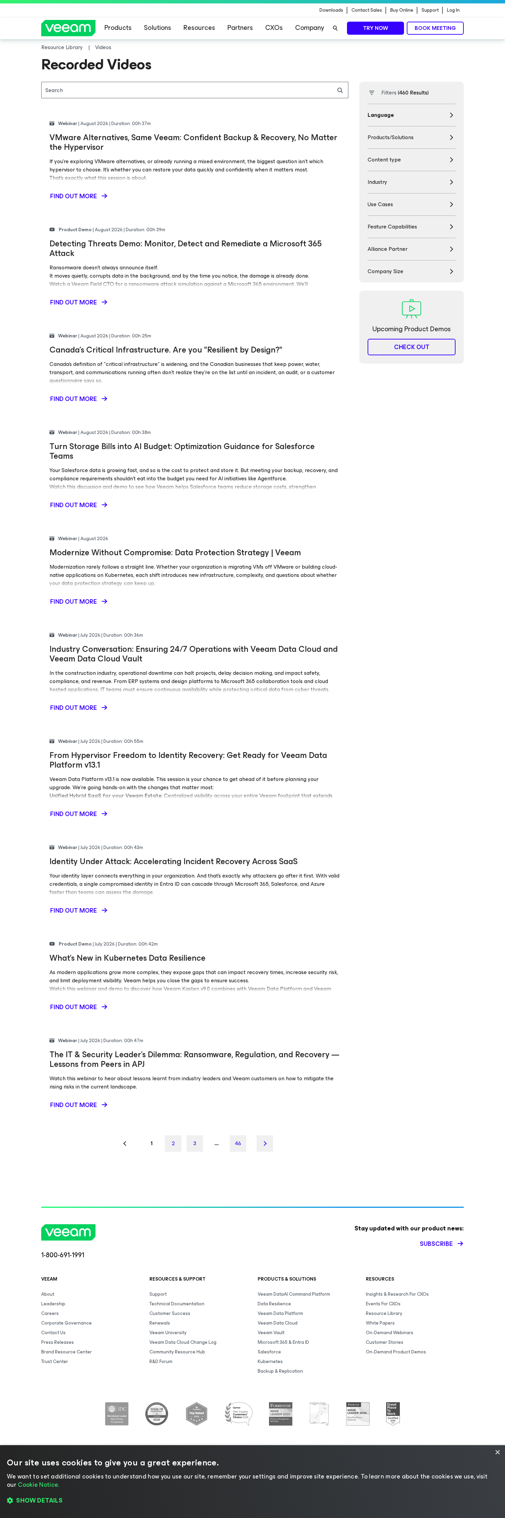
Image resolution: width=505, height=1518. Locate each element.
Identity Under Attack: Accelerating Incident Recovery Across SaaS (173, 861)
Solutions (157, 27)
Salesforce (269, 1352)
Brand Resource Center (66, 1352)
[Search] (335, 28)
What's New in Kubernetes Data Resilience (127, 958)
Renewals (159, 1323)
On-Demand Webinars (389, 1333)
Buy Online (401, 10)
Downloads (331, 10)
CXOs (274, 27)
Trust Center (54, 1361)
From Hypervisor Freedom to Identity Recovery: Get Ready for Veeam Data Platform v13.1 (188, 760)
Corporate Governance (66, 1323)
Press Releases (57, 1342)
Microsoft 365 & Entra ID (283, 1342)
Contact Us (53, 1333)
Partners (240, 27)
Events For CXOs (383, 1304)
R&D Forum (160, 1361)
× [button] (497, 1452)
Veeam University (168, 1333)
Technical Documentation (176, 1304)
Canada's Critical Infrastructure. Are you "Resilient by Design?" (165, 350)
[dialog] (252, 1481)
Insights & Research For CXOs (397, 1294)
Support (430, 10)
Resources (199, 27)
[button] (252, 1501)
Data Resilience (274, 1304)
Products (118, 27)
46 (238, 1143)
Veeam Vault (271, 1333)
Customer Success (169, 1313)
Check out (411, 347)
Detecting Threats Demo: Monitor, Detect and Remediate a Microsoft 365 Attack (185, 248)
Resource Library (384, 1313)
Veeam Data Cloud (278, 1323)
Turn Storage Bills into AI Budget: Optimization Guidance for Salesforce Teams (182, 451)
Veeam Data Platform (280, 1313)
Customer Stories (384, 1342)
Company (309, 27)
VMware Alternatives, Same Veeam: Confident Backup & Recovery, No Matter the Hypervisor (193, 142)
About (47, 1294)
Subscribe (436, 1244)
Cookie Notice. (38, 1485)
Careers (50, 1313)
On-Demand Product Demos (396, 1352)
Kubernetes (270, 1361)
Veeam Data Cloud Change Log (182, 1342)
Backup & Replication (280, 1371)
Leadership (53, 1304)
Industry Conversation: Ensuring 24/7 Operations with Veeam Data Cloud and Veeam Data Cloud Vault (193, 654)
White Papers (380, 1323)
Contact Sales (366, 10)
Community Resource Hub (177, 1352)
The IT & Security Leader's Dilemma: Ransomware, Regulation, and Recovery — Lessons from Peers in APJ (194, 1059)
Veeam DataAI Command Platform (294, 1294)
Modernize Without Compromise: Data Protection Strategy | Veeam (175, 552)
